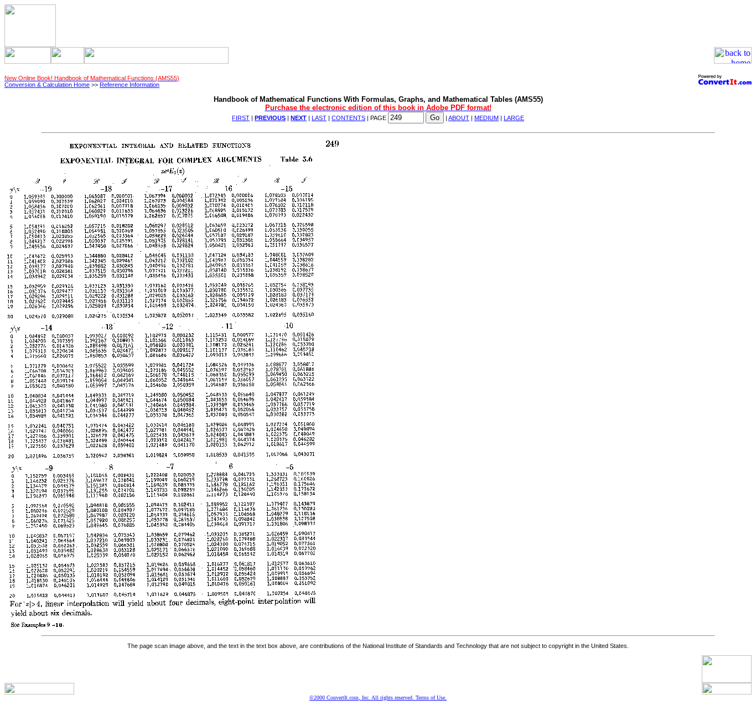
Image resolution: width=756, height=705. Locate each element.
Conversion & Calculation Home (47, 84)
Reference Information (129, 84)
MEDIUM (486, 118)
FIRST (241, 118)
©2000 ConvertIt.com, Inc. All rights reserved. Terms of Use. (378, 697)
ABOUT (458, 118)
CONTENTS (348, 118)
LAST (319, 118)
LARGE (514, 118)
